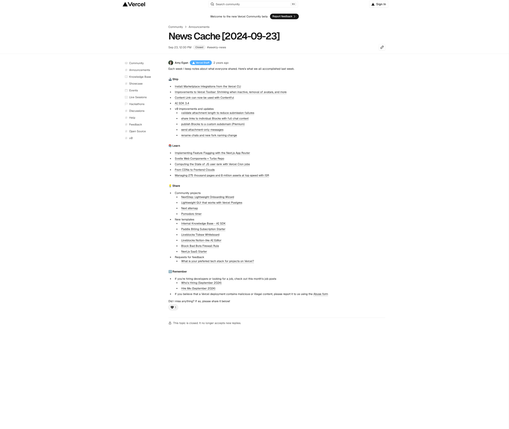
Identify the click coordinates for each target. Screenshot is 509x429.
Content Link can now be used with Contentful (204, 97)
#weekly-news (216, 47)
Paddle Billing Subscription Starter (203, 229)
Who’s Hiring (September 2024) (201, 283)
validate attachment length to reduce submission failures (217, 113)
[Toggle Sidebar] (161, 97)
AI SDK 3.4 (182, 103)
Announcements (199, 27)
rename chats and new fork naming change (209, 135)
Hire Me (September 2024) (198, 288)
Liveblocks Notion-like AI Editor (201, 240)
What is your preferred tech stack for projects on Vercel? (217, 261)
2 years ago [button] (221, 63)
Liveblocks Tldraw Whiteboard (200, 234)
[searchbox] (253, 4)
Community (175, 27)
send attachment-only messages (202, 129)
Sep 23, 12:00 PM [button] (179, 47)
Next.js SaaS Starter (194, 251)
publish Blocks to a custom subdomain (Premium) (213, 124)
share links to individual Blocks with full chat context (215, 118)
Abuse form (320, 294)
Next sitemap (189, 208)
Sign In (381, 4)
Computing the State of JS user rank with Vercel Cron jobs (212, 164)
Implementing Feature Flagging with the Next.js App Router (212, 153)
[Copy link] (382, 47)
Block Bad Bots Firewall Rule (200, 246)
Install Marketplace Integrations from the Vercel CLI (208, 86)
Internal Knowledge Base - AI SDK (203, 223)
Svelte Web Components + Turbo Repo (199, 158)
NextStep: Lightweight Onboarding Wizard (207, 197)
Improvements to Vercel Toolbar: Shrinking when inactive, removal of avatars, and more (231, 92)
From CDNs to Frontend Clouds (195, 170)
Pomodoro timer (191, 214)
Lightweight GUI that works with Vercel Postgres (211, 202)
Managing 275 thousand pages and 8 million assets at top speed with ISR (222, 175)
